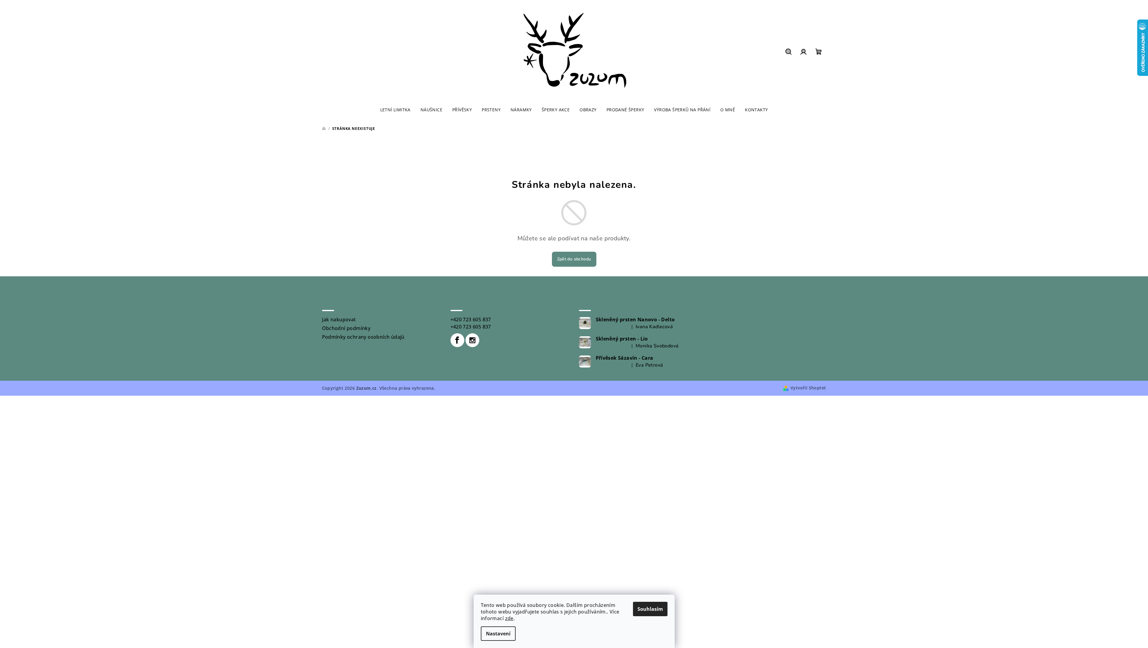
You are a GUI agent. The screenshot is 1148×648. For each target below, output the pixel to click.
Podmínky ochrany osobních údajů (363, 337)
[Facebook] (457, 340)
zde (509, 618)
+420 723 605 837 (470, 319)
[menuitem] (395, 110)
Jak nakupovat (339, 319)
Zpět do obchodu (574, 259)
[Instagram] (472, 340)
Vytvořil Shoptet (808, 388)
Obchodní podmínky (346, 328)
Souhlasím (650, 609)
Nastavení (498, 633)
